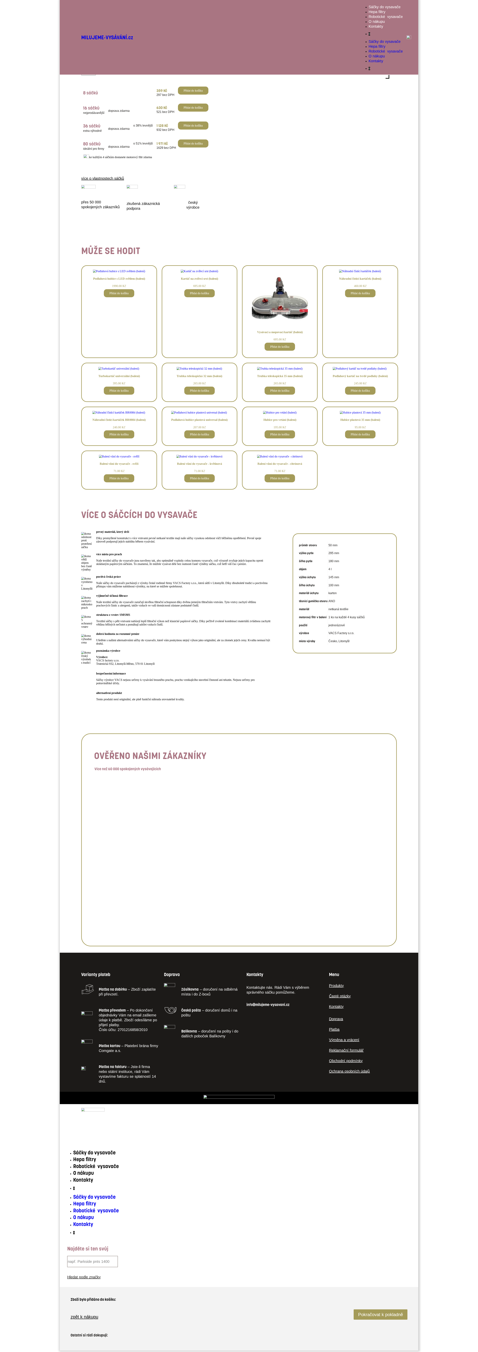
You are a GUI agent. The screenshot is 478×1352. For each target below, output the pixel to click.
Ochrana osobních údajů (349, 1071)
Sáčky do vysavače (385, 7)
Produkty (336, 986)
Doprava (336, 1019)
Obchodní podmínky (346, 1061)
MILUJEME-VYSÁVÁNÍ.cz (107, 37)
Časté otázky (340, 996)
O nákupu (377, 21)
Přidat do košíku (193, 90)
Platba (334, 1029)
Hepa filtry (377, 12)
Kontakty (376, 26)
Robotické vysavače (386, 17)
